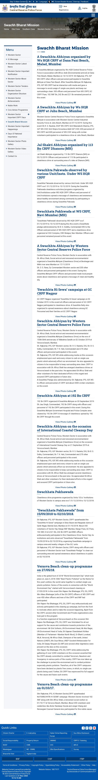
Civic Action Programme (18, 110)
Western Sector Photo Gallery (17, 142)
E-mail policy (31, 733)
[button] (3, 759)
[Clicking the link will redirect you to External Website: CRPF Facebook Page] (83, 728)
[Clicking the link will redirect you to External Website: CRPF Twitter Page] (86, 728)
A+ (30, 1)
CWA (28, 745)
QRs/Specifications (57, 749)
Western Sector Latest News (17, 65)
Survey (76, 749)
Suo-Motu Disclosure (81, 733)
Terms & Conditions (10, 765)
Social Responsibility (10, 741)
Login (84, 8)
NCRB (82, 759)
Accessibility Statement (70, 765)
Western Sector (44, 29)
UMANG (53, 741)
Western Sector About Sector (17, 80)
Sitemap (76, 2)
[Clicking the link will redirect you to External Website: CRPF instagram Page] (90, 728)
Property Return (33, 741)
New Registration (64, 8)
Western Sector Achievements (14, 99)
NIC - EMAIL (31, 749)
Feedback (84, 2)
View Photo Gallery (64, 103)
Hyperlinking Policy (52, 765)
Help (93, 765)
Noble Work (13, 105)
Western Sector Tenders (18, 86)
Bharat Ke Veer (8, 754)
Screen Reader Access (63, 2)
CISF (18, 759)
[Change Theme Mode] (49, 2)
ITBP (50, 759)
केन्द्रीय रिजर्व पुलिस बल (23, 7)
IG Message (13, 59)
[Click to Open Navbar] (93, 15)
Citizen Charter (8, 733)
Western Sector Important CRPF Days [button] (17, 116)
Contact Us (12, 156)
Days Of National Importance (15, 135)
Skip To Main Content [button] (18, 2)
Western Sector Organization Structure (17, 92)
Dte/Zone (16, 29)
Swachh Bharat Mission (17, 122)
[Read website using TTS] (53, 1)
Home (6, 29)
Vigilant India (31, 754)
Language (43, 1)
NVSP (5, 745)
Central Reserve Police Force (26, 10)
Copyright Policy (37, 765)
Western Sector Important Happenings (18, 127)
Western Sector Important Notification (18, 72)
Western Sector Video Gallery (17, 150)
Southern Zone (29, 29)
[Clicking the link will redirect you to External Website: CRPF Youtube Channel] (94, 728)
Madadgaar (7, 749)
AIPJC (76, 745)
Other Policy (85, 765)
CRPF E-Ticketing (80, 741)
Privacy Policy (24, 765)
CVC (51, 745)
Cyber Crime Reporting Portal (58, 734)
